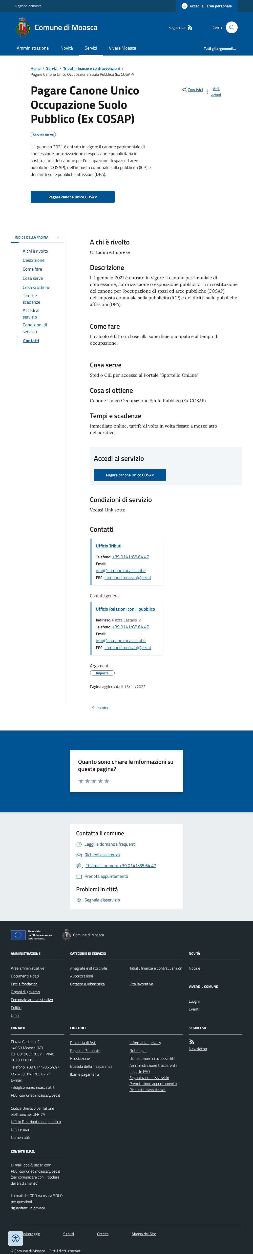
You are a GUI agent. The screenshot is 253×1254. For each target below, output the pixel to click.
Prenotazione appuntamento (153, 1083)
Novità (67, 48)
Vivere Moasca (122, 48)
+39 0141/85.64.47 (130, 556)
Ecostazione (80, 1058)
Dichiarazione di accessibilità (152, 1058)
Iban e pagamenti (84, 1074)
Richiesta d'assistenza (147, 1090)
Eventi (194, 1009)
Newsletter (198, 1049)
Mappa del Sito (144, 1234)
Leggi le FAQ (139, 1071)
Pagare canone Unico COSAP (72, 197)
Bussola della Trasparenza (91, 1066)
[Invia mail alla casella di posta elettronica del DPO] (37, 1165)
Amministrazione (33, 48)
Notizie (194, 968)
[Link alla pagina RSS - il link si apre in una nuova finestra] (190, 27)
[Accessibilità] (16, 1238)
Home (36, 68)
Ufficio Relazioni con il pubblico (125, 609)
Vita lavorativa (141, 984)
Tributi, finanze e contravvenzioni (91, 68)
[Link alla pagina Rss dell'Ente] (192, 1042)
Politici (16, 1008)
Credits (102, 1234)
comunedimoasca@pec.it (128, 577)
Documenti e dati (25, 976)
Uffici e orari (20, 1129)
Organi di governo (25, 992)
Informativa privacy (145, 1043)
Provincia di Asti (83, 1043)
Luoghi (194, 1001)
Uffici (15, 1015)
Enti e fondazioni (24, 984)
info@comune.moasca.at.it (121, 570)
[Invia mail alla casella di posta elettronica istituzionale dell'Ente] (33, 1087)
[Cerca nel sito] (230, 27)
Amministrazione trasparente (153, 1065)
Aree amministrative (27, 968)
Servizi (91, 48)
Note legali (138, 1050)
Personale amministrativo (32, 1000)
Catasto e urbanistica (87, 984)
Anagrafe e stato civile (88, 968)
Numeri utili (20, 1137)
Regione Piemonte (28, 5)
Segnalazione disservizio (149, 1078)
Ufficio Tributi (108, 546)
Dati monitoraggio (25, 1234)
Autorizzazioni (81, 976)
